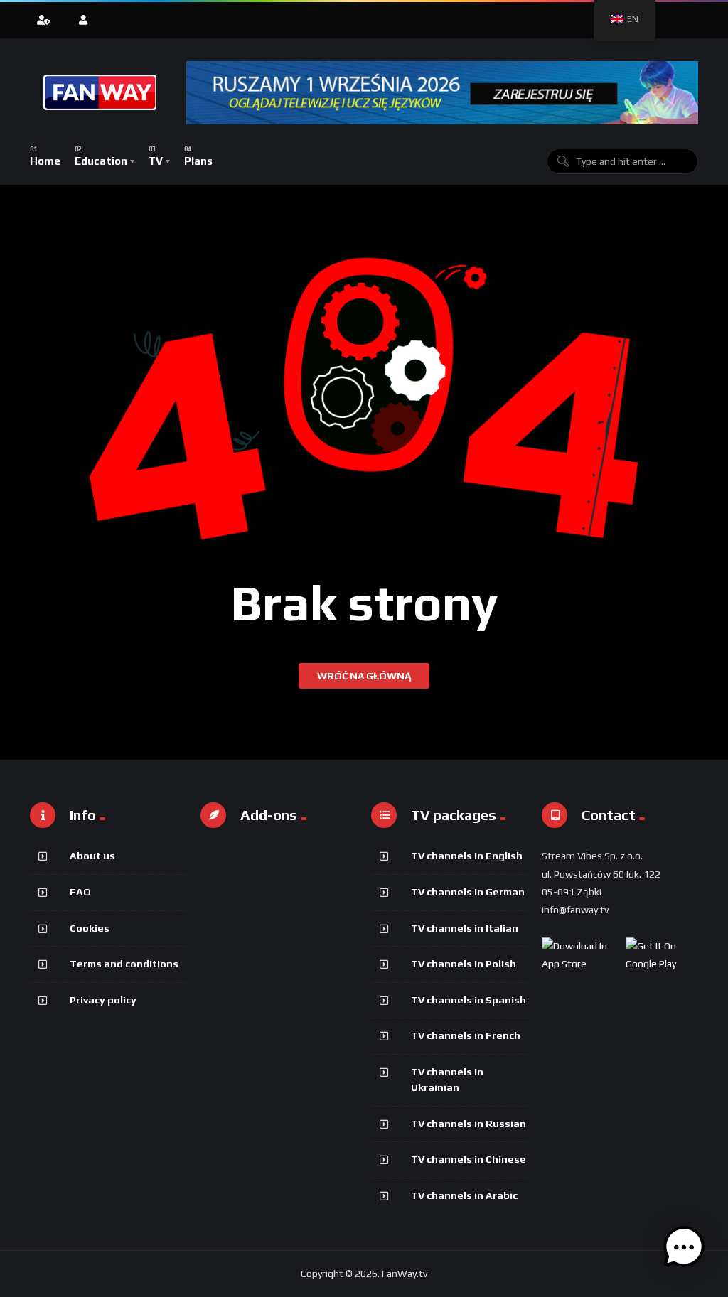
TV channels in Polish (463, 963)
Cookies (89, 928)
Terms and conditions (124, 963)
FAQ (80, 892)
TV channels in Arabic (464, 1195)
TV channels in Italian (464, 928)
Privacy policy (103, 1000)
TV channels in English (467, 855)
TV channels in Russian (468, 1123)
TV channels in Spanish (468, 1000)
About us (92, 855)
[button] (684, 1250)
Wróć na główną (364, 676)
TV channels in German (468, 892)
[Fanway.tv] (101, 92)
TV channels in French (465, 1035)
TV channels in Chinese (468, 1159)
